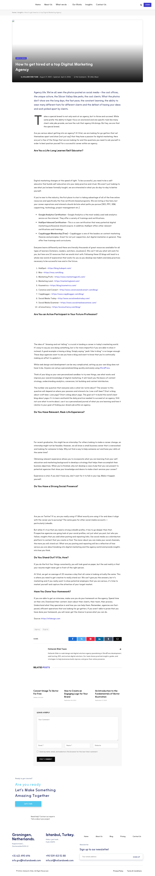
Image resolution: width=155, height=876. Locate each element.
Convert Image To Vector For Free (45, 692)
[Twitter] (14, 101)
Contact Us (101, 4)
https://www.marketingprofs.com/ (70, 277)
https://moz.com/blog (53, 272)
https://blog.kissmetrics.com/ (63, 285)
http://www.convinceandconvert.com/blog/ (79, 290)
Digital (45, 629)
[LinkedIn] (14, 107)
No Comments (81, 77)
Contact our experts (47, 816)
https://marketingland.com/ (67, 281)
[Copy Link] (14, 120)
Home (38, 4)
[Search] (141, 5)
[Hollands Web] (16, 5)
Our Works (77, 4)
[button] (136, 857)
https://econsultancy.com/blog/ (66, 307)
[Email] (14, 114)
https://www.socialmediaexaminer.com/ (78, 303)
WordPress (105, 368)
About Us (48, 4)
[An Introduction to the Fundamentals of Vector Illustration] (108, 680)
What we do (61, 4)
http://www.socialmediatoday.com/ (74, 298)
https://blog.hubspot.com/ (59, 268)
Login (147, 5)
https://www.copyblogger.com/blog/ (68, 294)
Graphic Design (21, 58)
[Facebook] (14, 95)
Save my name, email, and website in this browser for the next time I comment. (68, 751)
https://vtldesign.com (50, 618)
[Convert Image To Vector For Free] (46, 680)
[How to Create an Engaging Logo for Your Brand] (77, 680)
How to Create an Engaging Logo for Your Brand (76, 694)
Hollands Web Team (30, 77)
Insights (88, 4)
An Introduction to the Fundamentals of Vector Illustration (107, 694)
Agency (37, 629)
